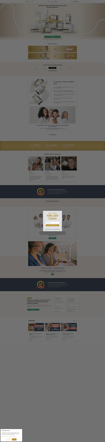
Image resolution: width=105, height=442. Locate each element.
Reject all (9, 439)
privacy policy (46, 229)
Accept (14, 439)
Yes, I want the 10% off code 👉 (52, 225)
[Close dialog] (60, 212)
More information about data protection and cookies (9, 436)
